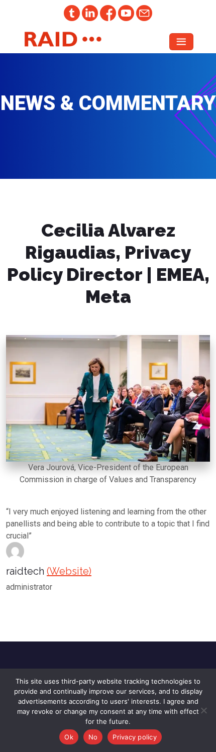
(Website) (69, 571)
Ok (68, 737)
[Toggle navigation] (181, 41)
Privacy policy (135, 737)
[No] (203, 710)
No (93, 737)
